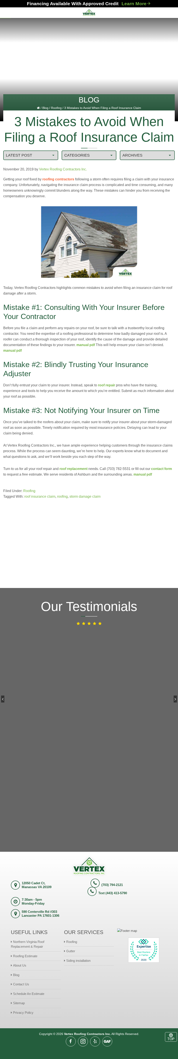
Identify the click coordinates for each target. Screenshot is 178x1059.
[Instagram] (83, 1041)
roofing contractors (58, 179)
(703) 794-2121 (112, 885)
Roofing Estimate (25, 956)
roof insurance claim (39, 496)
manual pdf (85, 345)
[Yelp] (95, 1041)
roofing (62, 496)
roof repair (106, 385)
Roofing (56, 108)
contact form (161, 469)
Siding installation (78, 960)
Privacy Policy (23, 1012)
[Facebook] (71, 1041)
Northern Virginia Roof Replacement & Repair (27, 944)
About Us (19, 965)
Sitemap (19, 1003)
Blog (45, 108)
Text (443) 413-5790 (112, 893)
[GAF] (107, 1041)
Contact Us (21, 984)
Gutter (70, 951)
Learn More (134, 3)
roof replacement (73, 469)
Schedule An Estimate (28, 994)
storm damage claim (85, 496)
